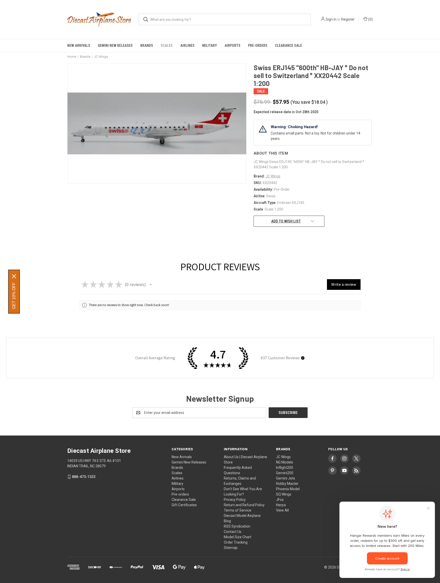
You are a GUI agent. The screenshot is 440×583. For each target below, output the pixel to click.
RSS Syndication (237, 526)
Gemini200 (284, 473)
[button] (151, 284)
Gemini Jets (285, 478)
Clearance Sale (288, 45)
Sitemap (231, 548)
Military (209, 45)
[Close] (14, 276)
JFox (280, 500)
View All (282, 510)
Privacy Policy (235, 500)
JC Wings (283, 457)
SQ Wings (283, 494)
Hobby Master (287, 484)
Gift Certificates (184, 505)
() (370, 19)
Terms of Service (237, 510)
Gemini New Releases (115, 45)
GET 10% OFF (14, 295)
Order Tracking (236, 542)
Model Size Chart (237, 537)
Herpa (281, 505)
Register (348, 19)
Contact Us (232, 532)
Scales (167, 45)
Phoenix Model (288, 489)
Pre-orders (257, 45)
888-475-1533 (83, 476)
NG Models (284, 462)
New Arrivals (78, 45)
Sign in (331, 19)
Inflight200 (284, 468)
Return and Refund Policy (244, 505)
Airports (232, 45)
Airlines (187, 45)
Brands (146, 45)
